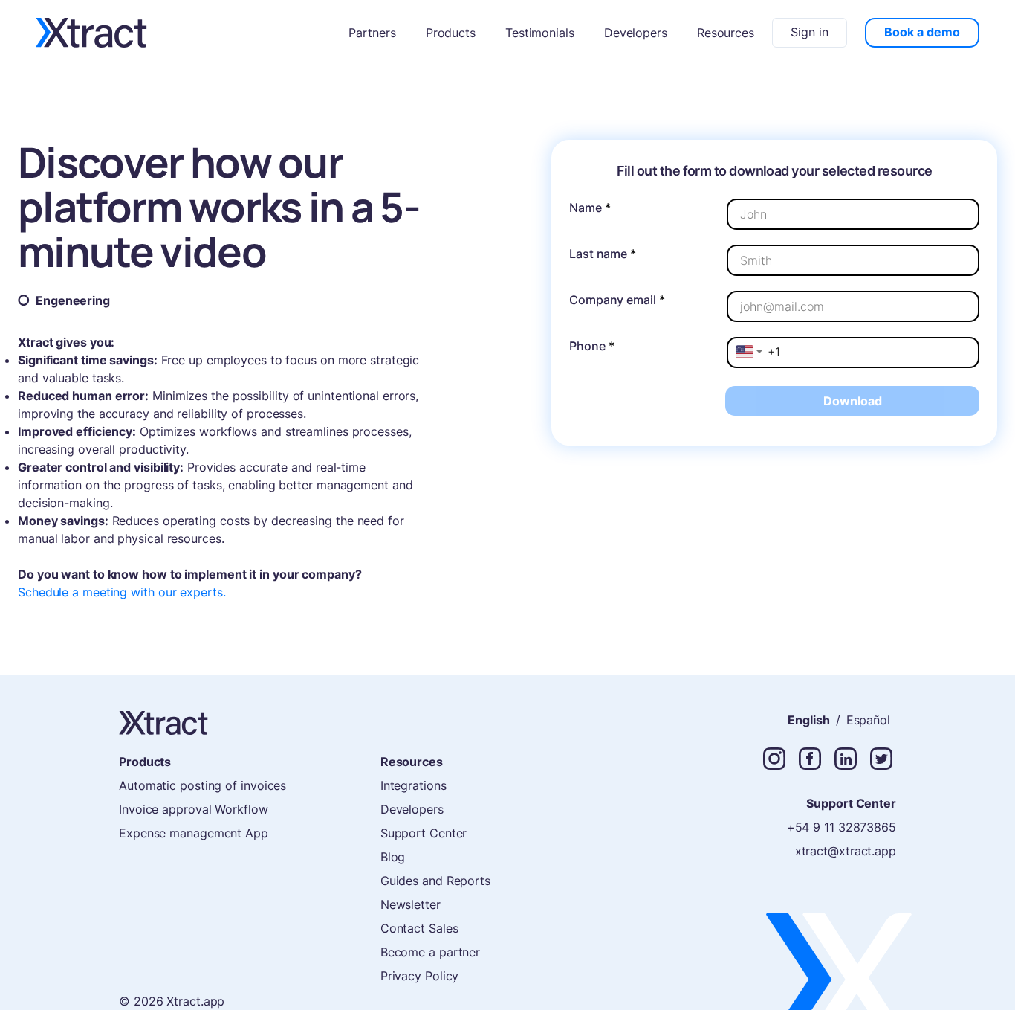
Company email (617, 299)
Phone (591, 345)
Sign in (809, 32)
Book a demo (922, 32)
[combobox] (749, 351)
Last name (602, 253)
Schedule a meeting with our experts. (122, 592)
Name (590, 207)
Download (852, 400)
